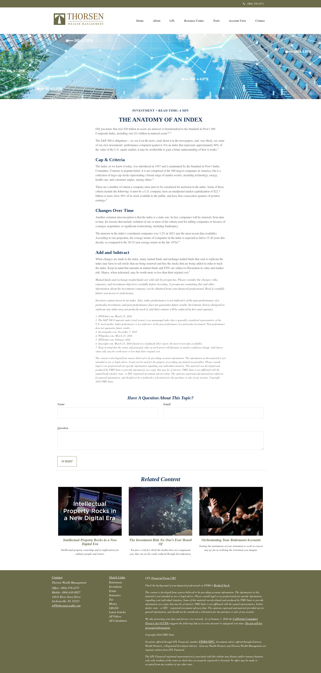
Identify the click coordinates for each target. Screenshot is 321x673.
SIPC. (211, 641)
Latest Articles (117, 612)
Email (167, 404)
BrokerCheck (221, 585)
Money (113, 604)
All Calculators (118, 620)
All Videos (115, 616)
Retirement (115, 582)
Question (62, 428)
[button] (156, 20)
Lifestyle (114, 608)
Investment (115, 586)
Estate (112, 591)
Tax (111, 599)
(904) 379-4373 (255, 3)
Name (61, 404)
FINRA (203, 641)
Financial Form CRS (163, 578)
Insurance (115, 595)
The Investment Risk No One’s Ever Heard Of (160, 542)
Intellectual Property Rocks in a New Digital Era (90, 542)
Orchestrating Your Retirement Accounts (231, 540)
